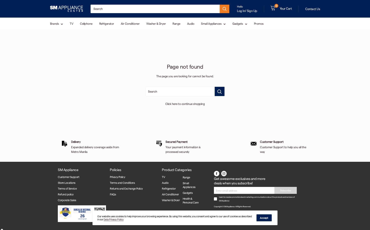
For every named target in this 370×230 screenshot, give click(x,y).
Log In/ (241, 11)
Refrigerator (106, 23)
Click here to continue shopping (185, 104)
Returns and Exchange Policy (126, 188)
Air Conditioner (130, 23)
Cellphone (86, 23)
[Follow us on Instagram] (224, 173)
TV (71, 23)
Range (176, 23)
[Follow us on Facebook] (216, 173)
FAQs (113, 194)
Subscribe (285, 190)
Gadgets (237, 23)
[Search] (224, 9)
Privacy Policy (117, 177)
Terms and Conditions (122, 182)
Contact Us (312, 9)
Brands (54, 23)
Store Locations (67, 182)
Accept (264, 217)
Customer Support (68, 177)
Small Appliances (211, 23)
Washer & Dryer (156, 23)
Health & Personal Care (191, 200)
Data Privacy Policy (114, 219)
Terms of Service (67, 188)
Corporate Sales (67, 200)
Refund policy (66, 194)
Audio (190, 23)
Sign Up (252, 11)
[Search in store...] (220, 91)
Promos (259, 23)
